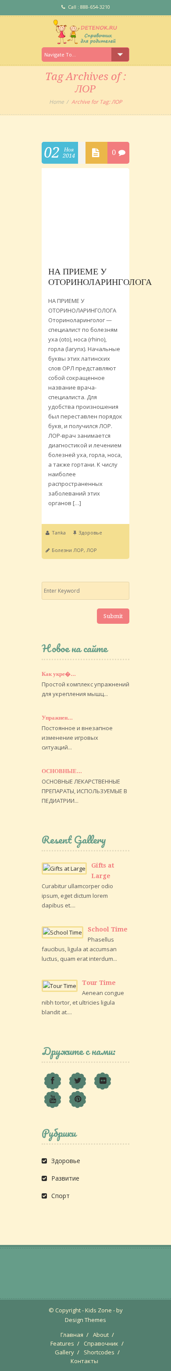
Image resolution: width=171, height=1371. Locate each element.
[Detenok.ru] (85, 32)
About (101, 1335)
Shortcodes (99, 1352)
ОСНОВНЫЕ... (62, 771)
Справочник (101, 1343)
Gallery (64, 1352)
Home (56, 101)
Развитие (65, 1178)
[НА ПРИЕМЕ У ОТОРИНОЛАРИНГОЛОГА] (85, 253)
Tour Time (99, 982)
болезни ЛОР (68, 550)
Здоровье (90, 532)
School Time (108, 929)
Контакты (84, 1361)
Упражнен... (57, 717)
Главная (72, 1335)
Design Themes (85, 1320)
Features (62, 1343)
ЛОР (91, 550)
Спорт (60, 1196)
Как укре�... (59, 674)
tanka (59, 532)
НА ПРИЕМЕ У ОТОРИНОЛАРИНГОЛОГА (100, 276)
